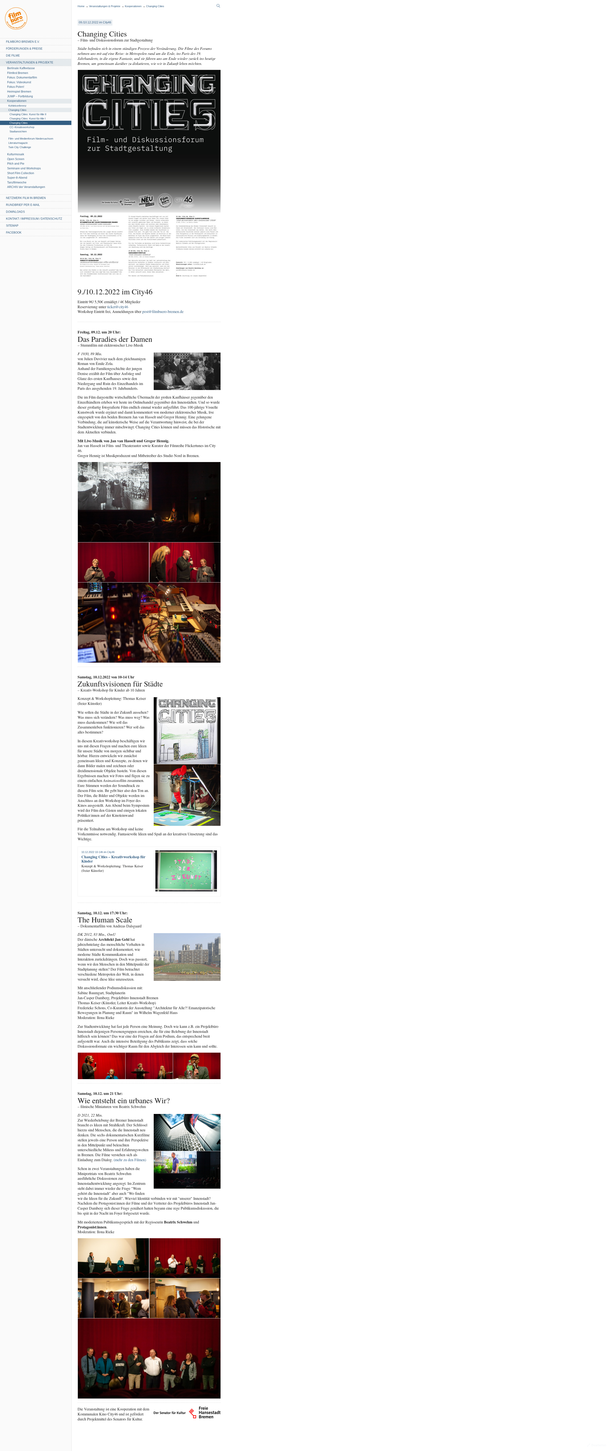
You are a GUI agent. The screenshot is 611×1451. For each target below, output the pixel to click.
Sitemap (12, 225)
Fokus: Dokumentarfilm (22, 77)
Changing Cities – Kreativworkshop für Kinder (113, 859)
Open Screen (15, 159)
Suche (218, 6)
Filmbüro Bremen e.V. (23, 41)
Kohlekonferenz (17, 105)
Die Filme (13, 55)
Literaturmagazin (18, 142)
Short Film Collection (20, 173)
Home (16, 18)
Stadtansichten (18, 131)
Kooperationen (16, 101)
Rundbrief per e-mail (23, 205)
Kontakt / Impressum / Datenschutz (34, 218)
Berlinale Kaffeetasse (21, 68)
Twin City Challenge (19, 147)
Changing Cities (17, 110)
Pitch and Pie (15, 163)
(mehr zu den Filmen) (130, 1159)
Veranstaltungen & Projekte (29, 62)
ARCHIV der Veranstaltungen (26, 187)
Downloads (15, 211)
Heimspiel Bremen (19, 91)
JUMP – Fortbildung (20, 96)
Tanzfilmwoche (16, 182)
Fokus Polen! (15, 86)
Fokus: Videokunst (19, 82)
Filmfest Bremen (17, 73)
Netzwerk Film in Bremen (26, 198)
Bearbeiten (598, 1445)
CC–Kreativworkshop (22, 127)
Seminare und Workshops (24, 168)
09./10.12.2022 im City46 (95, 22)
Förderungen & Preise (24, 48)
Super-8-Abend (17, 177)
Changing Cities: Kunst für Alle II (28, 114)
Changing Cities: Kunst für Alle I (28, 118)
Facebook (13, 232)
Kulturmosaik (15, 154)
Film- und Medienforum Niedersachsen (30, 138)
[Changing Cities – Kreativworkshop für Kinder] (186, 870)
